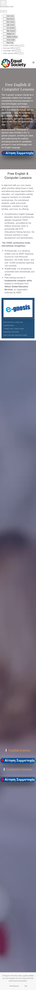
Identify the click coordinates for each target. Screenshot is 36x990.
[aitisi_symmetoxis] (18, 153)
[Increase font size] (18, 48)
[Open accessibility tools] (3, 2)
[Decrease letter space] (19, 53)
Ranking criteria (11, 332)
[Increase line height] (19, 51)
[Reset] (1, 11)
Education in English (13, 322)
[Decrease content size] (19, 46)
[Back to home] (13, 62)
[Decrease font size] (15, 48)
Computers (9, 325)
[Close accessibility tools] (5, 11)
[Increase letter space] (22, 53)
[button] (33, 62)
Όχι (26, 986)
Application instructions (15, 335)
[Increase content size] (23, 46)
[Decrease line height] (16, 51)
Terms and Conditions (14, 329)
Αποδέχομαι (14, 986)
